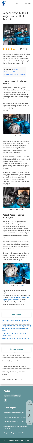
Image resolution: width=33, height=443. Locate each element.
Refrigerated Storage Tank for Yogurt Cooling (16, 326)
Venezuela (21, 285)
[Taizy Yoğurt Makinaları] (3, 3)
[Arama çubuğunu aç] (16, 3)
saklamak (15, 69)
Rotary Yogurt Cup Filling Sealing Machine (15, 338)
